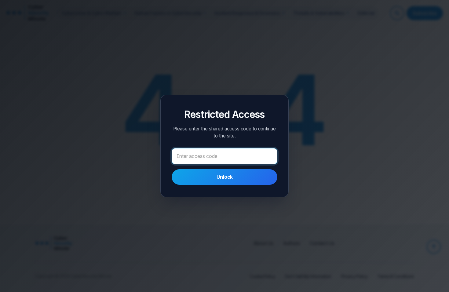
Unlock (225, 177)
